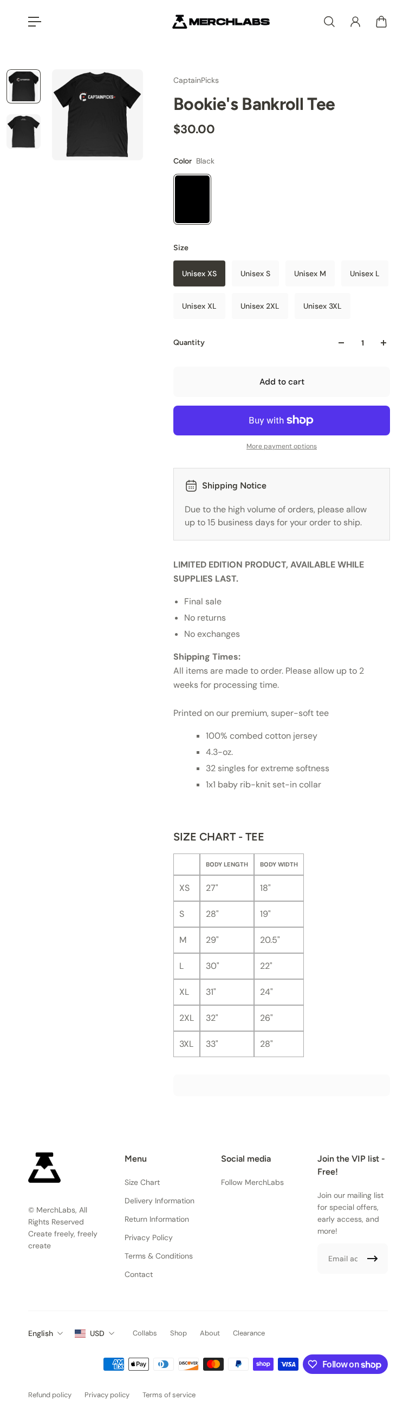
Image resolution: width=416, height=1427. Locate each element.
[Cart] (381, 22)
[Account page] (355, 22)
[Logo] (221, 21)
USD (97, 1333)
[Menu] (35, 21)
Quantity (189, 342)
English (40, 1333)
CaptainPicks (196, 80)
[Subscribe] (373, 1258)
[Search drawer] (329, 22)
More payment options (281, 446)
